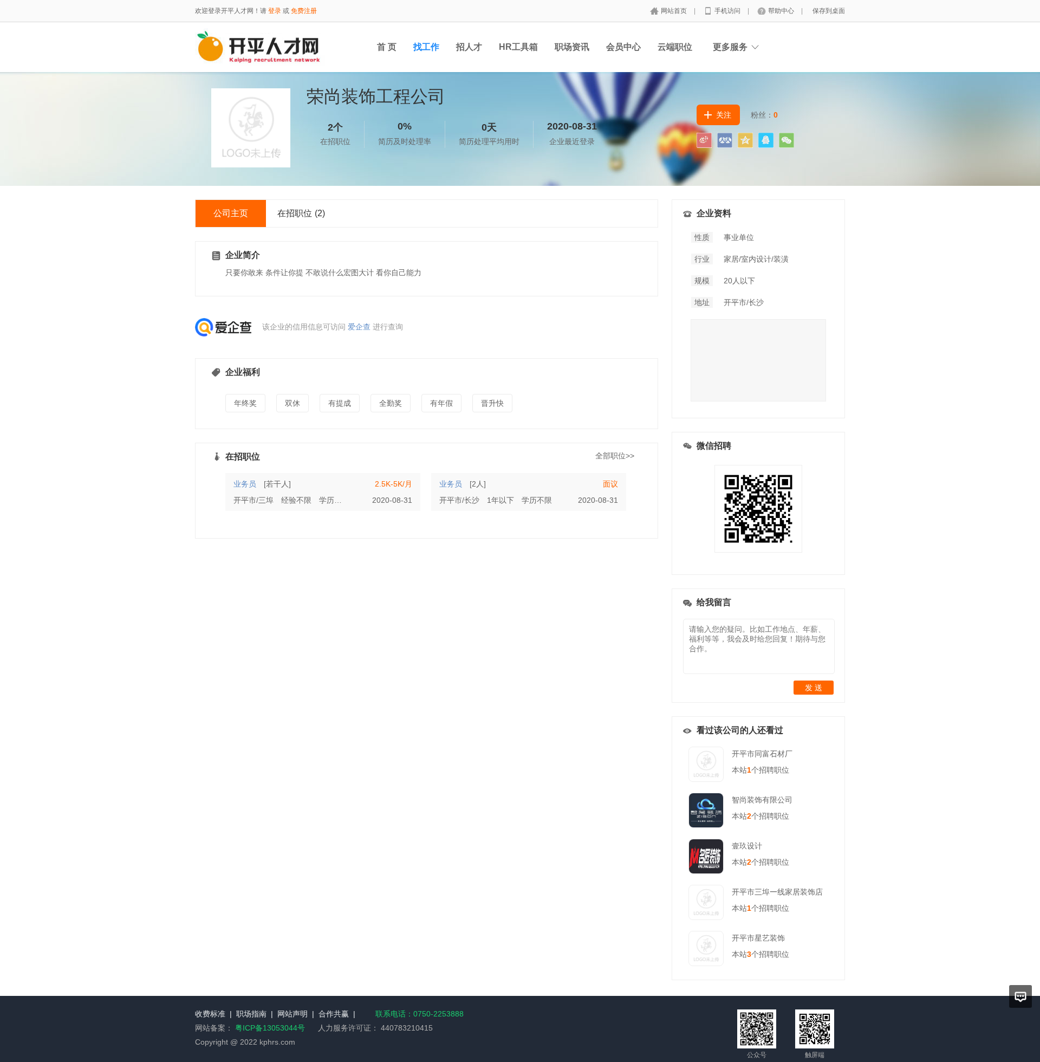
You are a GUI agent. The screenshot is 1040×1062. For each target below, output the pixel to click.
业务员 (244, 484)
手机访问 (728, 11)
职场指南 (251, 1013)
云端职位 (675, 46)
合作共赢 (333, 1013)
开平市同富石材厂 (762, 753)
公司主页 (230, 213)
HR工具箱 (518, 46)
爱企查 (359, 326)
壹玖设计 (747, 845)
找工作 (426, 46)
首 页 (386, 46)
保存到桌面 (828, 11)
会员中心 (623, 46)
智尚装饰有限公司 (762, 799)
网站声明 (292, 1013)
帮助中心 (782, 11)
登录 (274, 11)
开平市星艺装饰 (758, 938)
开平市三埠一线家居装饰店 (777, 892)
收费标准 (210, 1013)
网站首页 (674, 11)
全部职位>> (614, 455)
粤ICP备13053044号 (270, 1028)
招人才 (469, 46)
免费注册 (304, 11)
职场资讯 (572, 46)
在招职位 (301, 213)
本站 (741, 770)
